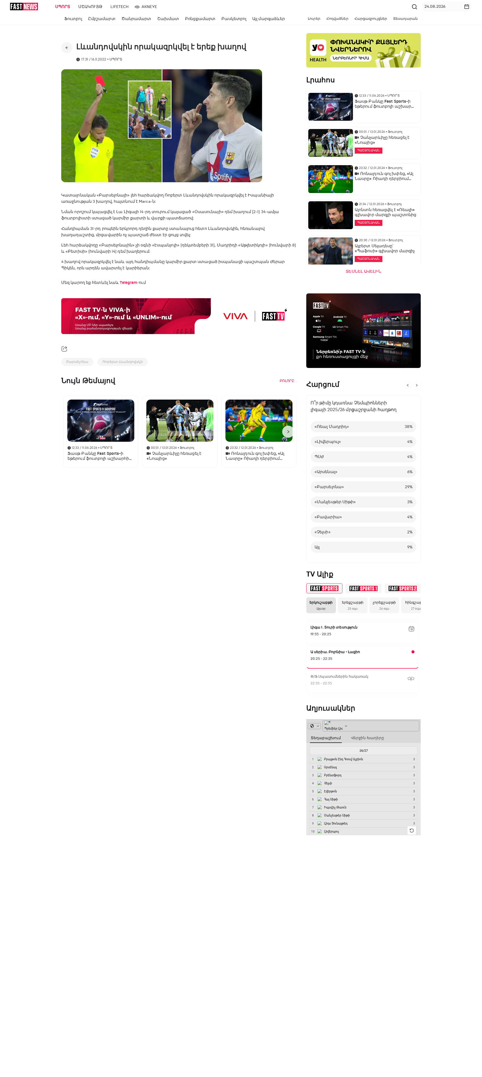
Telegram (128, 282)
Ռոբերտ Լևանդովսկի (122, 362)
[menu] (230, 6)
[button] (466, 6)
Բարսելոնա (77, 362)
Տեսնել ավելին (363, 271)
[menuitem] (61, 6)
